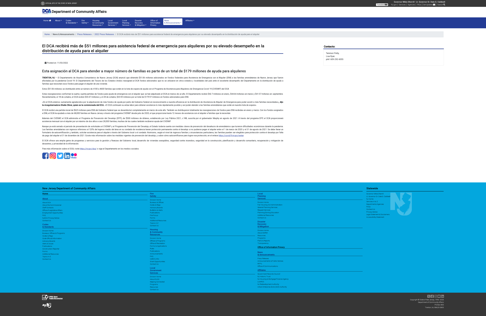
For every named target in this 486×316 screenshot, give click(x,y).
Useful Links (154, 259)
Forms (45, 251)
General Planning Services (267, 207)
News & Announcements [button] (172, 21)
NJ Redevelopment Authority (268, 284)
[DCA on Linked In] (67, 155)
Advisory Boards (48, 241)
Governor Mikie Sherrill (374, 194)
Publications (47, 246)
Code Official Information (52, 238)
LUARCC (261, 281)
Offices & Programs (157, 241)
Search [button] (440, 5)
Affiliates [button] (189, 20)
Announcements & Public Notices (270, 261)
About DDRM (263, 233)
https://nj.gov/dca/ (88, 149)
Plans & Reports (264, 241)
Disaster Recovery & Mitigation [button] (140, 22)
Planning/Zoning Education (268, 212)
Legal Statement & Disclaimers (378, 214)
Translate (381, 5)
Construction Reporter (50, 249)
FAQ (44, 215)
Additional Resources (50, 254)
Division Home (47, 231)
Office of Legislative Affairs (52, 210)
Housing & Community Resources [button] (98, 22)
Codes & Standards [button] (71, 21)
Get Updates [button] (428, 5)
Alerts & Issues (47, 244)
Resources (154, 287)
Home (46, 20)
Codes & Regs (47, 236)
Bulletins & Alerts (156, 210)
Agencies (411, 5)
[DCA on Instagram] (53, 155)
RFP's (260, 263)
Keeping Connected (157, 282)
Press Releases (84, 34)
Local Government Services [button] (113, 22)
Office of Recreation (157, 243)
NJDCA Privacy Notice (50, 218)
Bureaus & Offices (157, 202)
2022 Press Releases (104, 34)
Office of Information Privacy (155, 22)
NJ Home (369, 199)
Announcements (156, 254)
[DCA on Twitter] (60, 155)
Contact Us (46, 220)
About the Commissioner (52, 205)
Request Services (264, 210)
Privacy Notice (371, 212)
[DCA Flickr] (74, 155)
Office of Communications (268, 266)
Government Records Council (269, 274)
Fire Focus (154, 215)
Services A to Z (372, 201)
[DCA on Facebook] (45, 155)
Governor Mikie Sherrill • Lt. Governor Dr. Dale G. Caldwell (419, 2)
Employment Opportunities (52, 213)
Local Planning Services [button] (125, 22)
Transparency (263, 243)
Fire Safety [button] (84, 21)
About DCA (46, 202)
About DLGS (154, 279)
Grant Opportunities (157, 261)
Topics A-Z (46, 256)
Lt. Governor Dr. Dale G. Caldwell (378, 196)
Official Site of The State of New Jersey (61, 3)
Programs (154, 284)
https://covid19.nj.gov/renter (231, 135)
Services (402, 5)
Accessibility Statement (375, 217)
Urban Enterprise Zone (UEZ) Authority (272, 287)
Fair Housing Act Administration (270, 205)
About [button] (57, 20)
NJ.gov (394, 5)
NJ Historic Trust (264, 276)
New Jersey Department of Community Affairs (68, 188)
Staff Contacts (48, 208)
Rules (152, 248)
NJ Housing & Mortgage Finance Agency (273, 279)
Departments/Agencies (375, 204)
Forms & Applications (158, 246)
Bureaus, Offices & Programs (53, 233)
